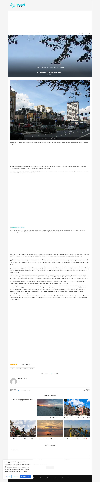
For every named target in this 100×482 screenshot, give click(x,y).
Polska (12, 33)
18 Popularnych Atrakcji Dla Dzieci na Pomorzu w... (50, 438)
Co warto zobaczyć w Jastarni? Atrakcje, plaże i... (50, 417)
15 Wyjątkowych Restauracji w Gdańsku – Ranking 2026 (77, 417)
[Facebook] (79, 33)
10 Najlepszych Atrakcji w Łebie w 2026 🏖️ (77, 438)
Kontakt (38, 33)
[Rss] (87, 33)
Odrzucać (15, 476)
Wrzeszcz (32, 368)
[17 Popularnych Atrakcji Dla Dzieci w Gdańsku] (23, 428)
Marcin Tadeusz (50, 74)
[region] (18, 469)
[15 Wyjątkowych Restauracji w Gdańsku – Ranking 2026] (77, 407)
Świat (24, 33)
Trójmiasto (25, 368)
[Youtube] (85, 33)
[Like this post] (52, 373)
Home (37, 67)
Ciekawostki (31, 33)
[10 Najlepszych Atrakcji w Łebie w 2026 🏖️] (77, 428)
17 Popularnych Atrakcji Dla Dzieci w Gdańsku (23, 438)
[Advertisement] (50, 20)
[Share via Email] (57, 373)
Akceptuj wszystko (25, 476)
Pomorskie (44, 67)
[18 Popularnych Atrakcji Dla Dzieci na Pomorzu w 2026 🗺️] (50, 428)
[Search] (89, 33)
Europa (18, 33)
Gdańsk (12, 368)
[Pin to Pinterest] (56, 373)
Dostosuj (8, 476)
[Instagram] (82, 33)
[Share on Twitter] (55, 373)
